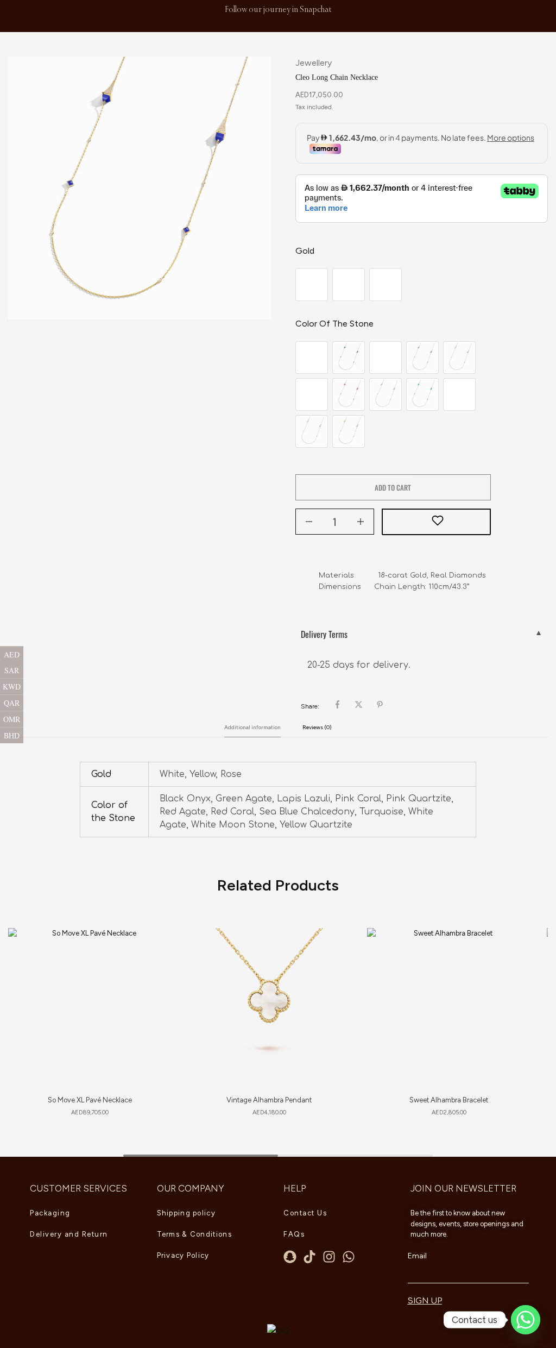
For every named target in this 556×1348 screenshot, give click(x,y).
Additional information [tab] (252, 727)
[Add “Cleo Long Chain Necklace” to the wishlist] (436, 522)
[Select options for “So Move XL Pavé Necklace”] (151, 977)
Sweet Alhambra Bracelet (448, 1100)
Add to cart (393, 487)
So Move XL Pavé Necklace (90, 1100)
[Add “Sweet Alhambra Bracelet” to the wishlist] (512, 950)
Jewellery (313, 63)
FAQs (294, 1234)
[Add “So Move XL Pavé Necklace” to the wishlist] (153, 950)
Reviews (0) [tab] (317, 727)
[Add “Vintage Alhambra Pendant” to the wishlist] (333, 950)
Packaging (50, 1213)
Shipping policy (186, 1213)
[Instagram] (329, 1256)
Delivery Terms (324, 634)
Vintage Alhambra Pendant (269, 1100)
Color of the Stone (334, 323)
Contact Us (305, 1213)
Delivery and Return (69, 1234)
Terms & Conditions (194, 1234)
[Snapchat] (289, 1256)
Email (417, 1256)
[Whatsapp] (348, 1256)
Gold (304, 251)
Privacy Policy (183, 1255)
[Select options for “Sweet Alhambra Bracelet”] (510, 977)
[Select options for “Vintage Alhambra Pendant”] (331, 977)
